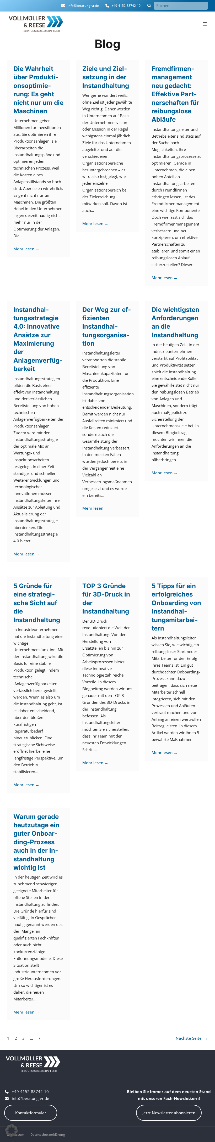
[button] (11, 1130)
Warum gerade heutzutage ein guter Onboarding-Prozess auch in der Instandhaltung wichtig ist (36, 842)
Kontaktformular (30, 1112)
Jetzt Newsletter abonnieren (168, 1112)
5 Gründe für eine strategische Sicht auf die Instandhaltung (36, 603)
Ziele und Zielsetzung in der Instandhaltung (105, 77)
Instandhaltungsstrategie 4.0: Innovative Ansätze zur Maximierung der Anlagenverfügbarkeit (37, 339)
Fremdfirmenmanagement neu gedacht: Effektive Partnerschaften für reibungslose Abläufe (175, 94)
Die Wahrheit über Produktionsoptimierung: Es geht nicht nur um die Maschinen (38, 90)
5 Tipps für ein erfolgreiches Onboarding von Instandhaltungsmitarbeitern (176, 607)
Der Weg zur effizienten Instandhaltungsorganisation (106, 326)
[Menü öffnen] (205, 24)
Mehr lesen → (26, 248)
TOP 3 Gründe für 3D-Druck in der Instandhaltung (106, 598)
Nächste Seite (192, 1038)
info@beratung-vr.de (83, 5)
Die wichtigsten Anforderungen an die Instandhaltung (175, 322)
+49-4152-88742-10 (126, 5)
